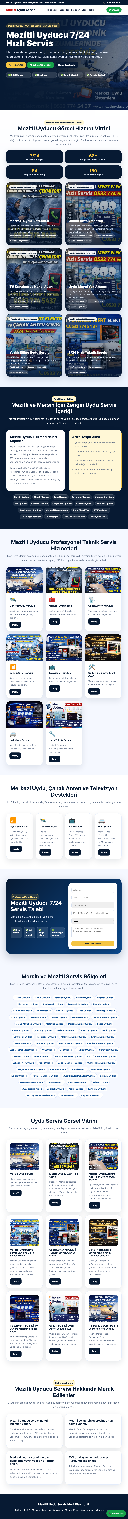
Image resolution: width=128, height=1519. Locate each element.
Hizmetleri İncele (66, 65)
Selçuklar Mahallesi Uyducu (31, 1069)
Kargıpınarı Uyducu (62, 503)
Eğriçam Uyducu (108, 1076)
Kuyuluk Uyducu (20, 1030)
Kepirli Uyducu (76, 1089)
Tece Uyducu (60, 497)
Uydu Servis (20, 10)
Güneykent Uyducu (108, 1050)
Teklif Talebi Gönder (93, 944)
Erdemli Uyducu (84, 503)
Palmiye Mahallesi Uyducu (100, 1043)
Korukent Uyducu (97, 1089)
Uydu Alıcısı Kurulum (74, 516)
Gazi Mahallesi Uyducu (31, 1082)
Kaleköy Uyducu (89, 1030)
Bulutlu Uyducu (55, 1082)
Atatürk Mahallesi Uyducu (73, 1037)
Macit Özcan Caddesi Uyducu (101, 1056)
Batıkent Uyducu (59, 1017)
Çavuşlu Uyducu (20, 1056)
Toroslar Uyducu (105, 503)
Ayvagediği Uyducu (32, 1089)
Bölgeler (75, 10)
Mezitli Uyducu (21, 497)
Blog (84, 10)
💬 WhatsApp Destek (40, 65)
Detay (15, 625)
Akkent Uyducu (38, 1017)
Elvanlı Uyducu (18, 1017)
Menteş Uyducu (80, 1017)
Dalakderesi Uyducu (78, 1082)
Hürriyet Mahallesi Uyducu (45, 1076)
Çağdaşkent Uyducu (91, 1095)
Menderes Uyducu (47, 1037)
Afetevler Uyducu (54, 1024)
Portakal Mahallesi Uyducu (68, 1056)
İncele (16, 849)
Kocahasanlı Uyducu (53, 1004)
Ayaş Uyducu (48, 1050)
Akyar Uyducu (44, 1010)
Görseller (64, 10)
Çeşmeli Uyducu (39, 503)
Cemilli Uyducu (78, 1069)
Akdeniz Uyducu (23, 1043)
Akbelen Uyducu (42, 1056)
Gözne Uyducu (100, 1082)
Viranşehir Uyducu (104, 497)
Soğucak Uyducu (55, 1089)
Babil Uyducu (109, 1030)
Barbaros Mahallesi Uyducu (23, 1050)
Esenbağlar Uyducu (100, 1069)
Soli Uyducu (21, 503)
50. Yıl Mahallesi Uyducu (105, 1017)
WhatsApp (114, 10)
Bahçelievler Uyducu (23, 1063)
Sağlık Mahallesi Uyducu (70, 1063)
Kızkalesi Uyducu (64, 1010)
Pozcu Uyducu (46, 1063)
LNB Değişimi (52, 516)
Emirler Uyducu (19, 1076)
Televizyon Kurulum (31, 516)
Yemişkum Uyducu (22, 1010)
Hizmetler (52, 10)
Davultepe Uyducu (81, 497)
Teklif (91, 10)
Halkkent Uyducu (85, 1050)
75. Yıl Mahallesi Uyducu (28, 1024)
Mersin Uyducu (41, 497)
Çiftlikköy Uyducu (43, 1030)
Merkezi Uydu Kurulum (57, 510)
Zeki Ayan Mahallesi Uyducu (41, 1095)
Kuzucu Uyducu (58, 1069)
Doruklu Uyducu (68, 1095)
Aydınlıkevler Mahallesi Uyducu (79, 1076)
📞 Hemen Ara (16, 65)
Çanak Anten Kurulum (30, 510)
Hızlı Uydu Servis (98, 516)
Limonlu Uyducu (101, 1004)
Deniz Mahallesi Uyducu (80, 1024)
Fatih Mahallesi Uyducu (102, 1037)
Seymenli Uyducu (45, 1043)
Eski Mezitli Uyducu (66, 1030)
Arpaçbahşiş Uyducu (78, 1004)
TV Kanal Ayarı (101, 510)
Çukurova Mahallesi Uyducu (101, 1063)
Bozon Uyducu (104, 1024)
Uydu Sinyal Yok (81, 510)
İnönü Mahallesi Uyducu (70, 1043)
